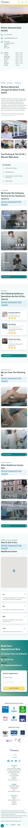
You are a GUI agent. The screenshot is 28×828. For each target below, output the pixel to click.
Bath (14, 767)
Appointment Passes (14, 785)
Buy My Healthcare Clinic (14, 800)
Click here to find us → (8, 49)
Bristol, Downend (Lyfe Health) (11, 203)
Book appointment (14, 688)
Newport (14, 778)
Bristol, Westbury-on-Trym (14, 772)
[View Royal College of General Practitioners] (22, 733)
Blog (14, 798)
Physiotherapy (18, 82)
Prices (14, 790)
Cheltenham (14, 774)
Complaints (14, 802)
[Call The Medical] (22, 2)
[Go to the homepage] (5, 2)
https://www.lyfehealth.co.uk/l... (8, 115)
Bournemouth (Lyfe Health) (14, 768)
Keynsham (14, 777)
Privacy (7, 824)
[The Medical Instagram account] (19, 760)
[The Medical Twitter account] (12, 760)
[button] (14, 571)
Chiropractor (10, 82)
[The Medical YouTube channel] (16, 760)
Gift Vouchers (14, 788)
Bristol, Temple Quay (14, 771)
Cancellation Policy (14, 787)
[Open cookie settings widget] (2, 825)
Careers (14, 801)
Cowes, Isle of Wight (14, 775)
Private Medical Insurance (14, 791)
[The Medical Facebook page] (9, 760)
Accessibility (12, 824)
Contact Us (14, 804)
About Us (14, 797)
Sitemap (19, 824)
